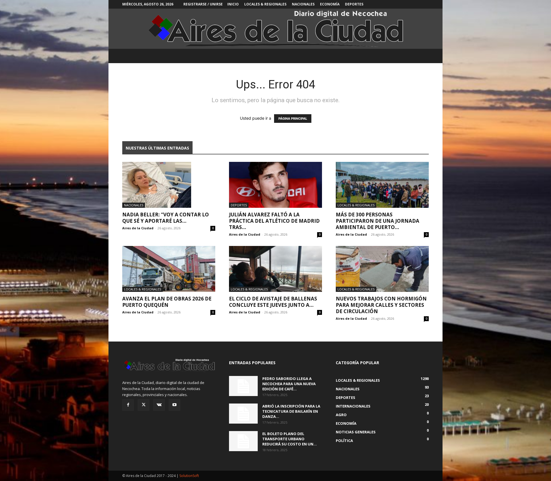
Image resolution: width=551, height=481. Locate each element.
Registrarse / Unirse (203, 4)
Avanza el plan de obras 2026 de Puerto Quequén (167, 301)
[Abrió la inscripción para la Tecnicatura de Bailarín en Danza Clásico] (243, 414)
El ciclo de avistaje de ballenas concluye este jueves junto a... (273, 301)
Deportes (354, 4)
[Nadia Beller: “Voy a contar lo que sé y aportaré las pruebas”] (168, 185)
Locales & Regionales (265, 4)
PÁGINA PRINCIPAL (292, 119)
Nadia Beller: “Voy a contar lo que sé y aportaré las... (165, 217)
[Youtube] (174, 405)
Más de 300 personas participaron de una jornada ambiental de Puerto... (377, 220)
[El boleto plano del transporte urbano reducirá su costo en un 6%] (243, 441)
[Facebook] (128, 405)
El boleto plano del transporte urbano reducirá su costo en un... (289, 439)
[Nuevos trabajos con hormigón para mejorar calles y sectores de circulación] (382, 269)
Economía (329, 4)
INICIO (233, 4)
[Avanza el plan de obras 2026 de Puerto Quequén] (168, 269)
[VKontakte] (159, 405)
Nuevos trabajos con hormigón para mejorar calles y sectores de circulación (381, 305)
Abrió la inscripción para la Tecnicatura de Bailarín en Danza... (291, 411)
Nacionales (303, 4)
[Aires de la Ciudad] (275, 29)
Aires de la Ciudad (138, 228)
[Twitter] (143, 405)
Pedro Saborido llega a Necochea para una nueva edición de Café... (289, 383)
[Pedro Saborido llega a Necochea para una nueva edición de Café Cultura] (243, 386)
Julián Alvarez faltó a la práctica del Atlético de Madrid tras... (274, 220)
